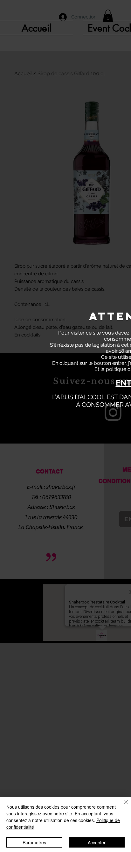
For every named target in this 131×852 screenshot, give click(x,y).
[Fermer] (122, 806)
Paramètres (34, 842)
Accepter (97, 842)
